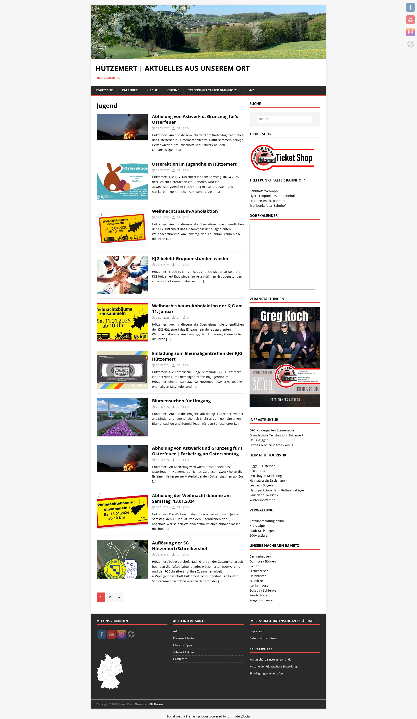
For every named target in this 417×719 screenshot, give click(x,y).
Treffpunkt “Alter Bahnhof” (212, 90)
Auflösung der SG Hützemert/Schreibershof (179, 545)
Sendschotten (260, 595)
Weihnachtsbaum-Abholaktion (185, 211)
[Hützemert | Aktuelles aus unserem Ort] (208, 57)
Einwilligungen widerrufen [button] (266, 673)
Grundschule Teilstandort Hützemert (276, 435)
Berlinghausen (260, 556)
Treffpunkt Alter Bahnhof (268, 205)
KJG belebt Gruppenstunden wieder (190, 258)
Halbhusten (258, 576)
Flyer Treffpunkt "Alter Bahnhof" (273, 196)
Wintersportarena (262, 500)
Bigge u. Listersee (262, 466)
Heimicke (256, 581)
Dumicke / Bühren (263, 561)
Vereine (173, 90)
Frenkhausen (259, 571)
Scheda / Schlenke (263, 590)
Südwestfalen (259, 535)
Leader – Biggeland (263, 485)
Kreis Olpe (257, 526)
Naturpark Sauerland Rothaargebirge (277, 490)
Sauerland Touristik (264, 495)
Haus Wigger (259, 440)
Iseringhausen (260, 585)
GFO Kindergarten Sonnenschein (273, 430)
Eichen (254, 566)
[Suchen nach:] (285, 119)
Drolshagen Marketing (266, 476)
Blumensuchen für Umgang (181, 401)
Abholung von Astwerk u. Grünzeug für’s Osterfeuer (195, 119)
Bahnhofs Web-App (264, 191)
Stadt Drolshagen (262, 531)
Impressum (257, 631)
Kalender (130, 90)
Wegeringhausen (262, 600)
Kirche (152, 90)
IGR (178, 128)
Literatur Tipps (182, 645)
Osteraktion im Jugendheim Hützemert (194, 164)
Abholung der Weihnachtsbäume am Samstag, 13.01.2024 (191, 498)
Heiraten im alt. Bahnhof (267, 201)
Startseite (104, 90)
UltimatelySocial (239, 716)
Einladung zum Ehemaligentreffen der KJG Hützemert (197, 356)
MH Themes (156, 704)
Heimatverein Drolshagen (268, 480)
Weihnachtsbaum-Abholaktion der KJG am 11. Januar (197, 308)
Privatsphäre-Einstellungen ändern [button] (272, 659)
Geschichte (180, 659)
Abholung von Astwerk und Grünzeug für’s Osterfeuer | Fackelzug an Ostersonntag (197, 451)
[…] (178, 150)
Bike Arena (257, 471)
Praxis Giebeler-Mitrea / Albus (271, 445)
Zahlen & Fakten (183, 652)
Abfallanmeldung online (267, 521)
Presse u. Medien (184, 638)
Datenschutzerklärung (264, 638)
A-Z (251, 90)
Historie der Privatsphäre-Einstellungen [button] (275, 666)
